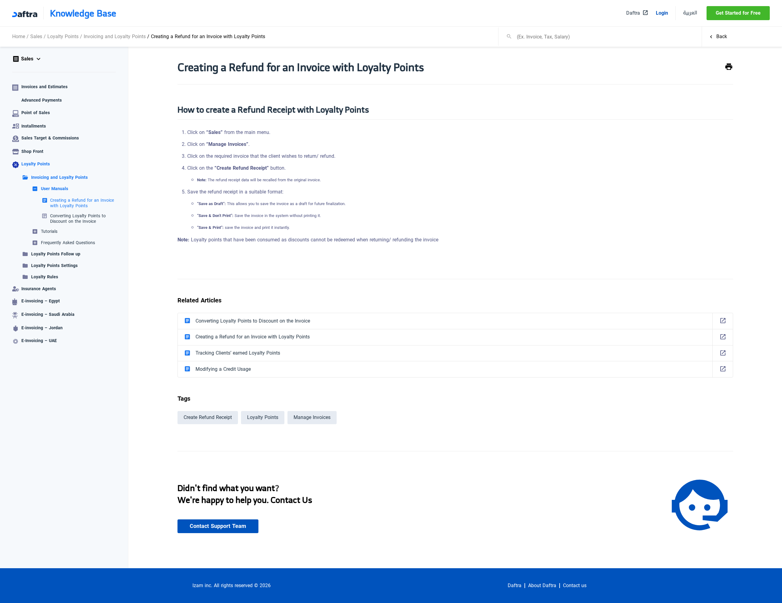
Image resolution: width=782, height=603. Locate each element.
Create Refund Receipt (208, 417)
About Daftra (542, 585)
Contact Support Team (218, 526)
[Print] (729, 67)
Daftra (514, 585)
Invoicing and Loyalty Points (115, 36)
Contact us (574, 585)
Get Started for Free (738, 13)
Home (18, 36)
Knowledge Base (83, 13)
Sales (36, 36)
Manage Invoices (312, 417)
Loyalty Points (63, 36)
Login (662, 13)
